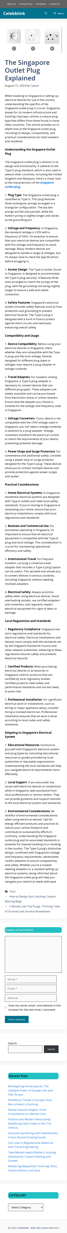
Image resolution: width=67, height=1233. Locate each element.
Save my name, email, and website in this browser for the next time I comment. (34, 1007)
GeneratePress (50, 1227)
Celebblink (14, 13)
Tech (12, 891)
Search (12, 1043)
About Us (11, 3)
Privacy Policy (26, 3)
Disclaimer (41, 3)
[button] (45, 13)
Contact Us (54, 3)
